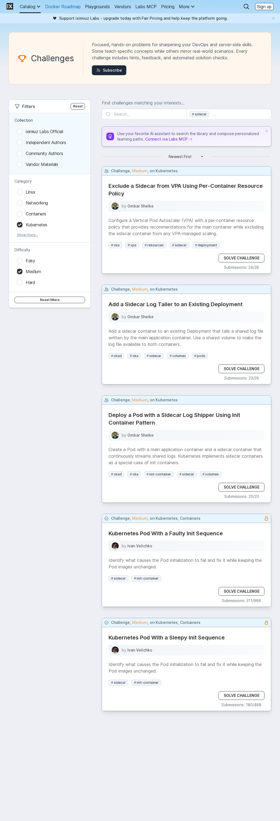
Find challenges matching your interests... (143, 103)
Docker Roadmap (63, 6)
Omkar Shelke (140, 206)
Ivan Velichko (139, 546)
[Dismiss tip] (266, 131)
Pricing (167, 6)
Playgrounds (97, 6)
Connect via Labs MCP (166, 139)
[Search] (246, 6)
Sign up (264, 6)
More (184, 6)
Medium (140, 170)
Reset (78, 106)
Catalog (27, 6)
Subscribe (112, 70)
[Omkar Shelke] (115, 206)
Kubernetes (167, 170)
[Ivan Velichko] (115, 546)
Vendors (122, 6)
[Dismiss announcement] (273, 18)
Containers (190, 518)
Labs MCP (146, 6)
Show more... (27, 235)
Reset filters (50, 300)
